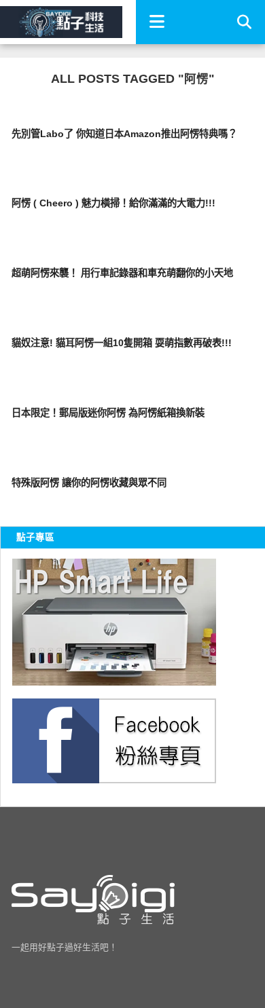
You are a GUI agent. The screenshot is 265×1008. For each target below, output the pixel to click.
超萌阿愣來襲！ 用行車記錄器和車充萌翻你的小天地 (122, 272)
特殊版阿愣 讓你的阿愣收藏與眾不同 (89, 482)
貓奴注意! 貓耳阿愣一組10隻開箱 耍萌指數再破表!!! (122, 342)
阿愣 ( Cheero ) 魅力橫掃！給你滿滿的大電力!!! (113, 203)
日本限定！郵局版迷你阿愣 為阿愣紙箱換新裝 (108, 412)
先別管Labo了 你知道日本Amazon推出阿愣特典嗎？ (124, 133)
